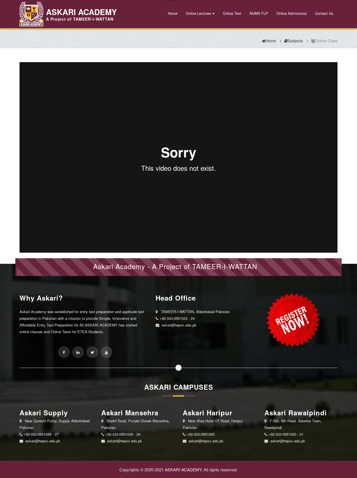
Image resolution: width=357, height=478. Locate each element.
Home (172, 13)
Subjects (295, 40)
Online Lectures (198, 13)
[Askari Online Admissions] (292, 319)
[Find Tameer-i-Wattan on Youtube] (106, 352)
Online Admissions (291, 13)
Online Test (232, 13)
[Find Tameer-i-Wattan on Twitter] (92, 352)
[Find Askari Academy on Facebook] (64, 352)
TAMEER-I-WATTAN (224, 266)
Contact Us (324, 13)
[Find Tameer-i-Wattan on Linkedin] (78, 352)
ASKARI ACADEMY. (183, 469)
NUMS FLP (259, 13)
